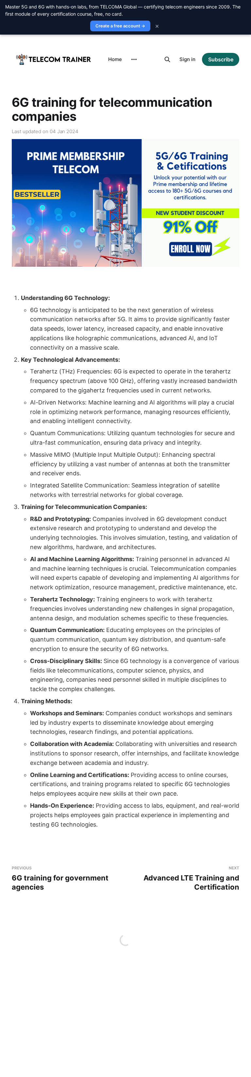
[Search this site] (167, 59)
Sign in (187, 59)
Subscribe (220, 59)
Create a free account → (120, 25)
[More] (134, 59)
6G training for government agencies (60, 878)
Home (115, 59)
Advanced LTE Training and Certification (191, 878)
